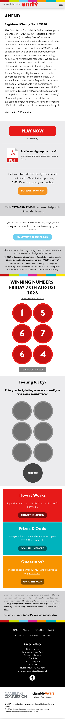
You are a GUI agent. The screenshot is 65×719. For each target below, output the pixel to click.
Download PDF (12, 155)
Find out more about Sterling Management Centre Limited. (30, 615)
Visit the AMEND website (18, 112)
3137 (6, 609)
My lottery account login (32, 237)
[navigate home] (30, 4)
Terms (46, 635)
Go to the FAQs (32, 581)
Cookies (33, 635)
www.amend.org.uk (48, 105)
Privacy (19, 635)
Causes (39, 630)
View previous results (32, 298)
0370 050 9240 (22, 207)
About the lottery (32, 515)
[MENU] (61, 4)
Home (14, 630)
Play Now (33, 130)
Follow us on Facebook (32, 678)
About (27, 630)
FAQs (51, 630)
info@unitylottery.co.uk (35, 671)
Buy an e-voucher (32, 190)
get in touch (33, 573)
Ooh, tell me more (32, 548)
